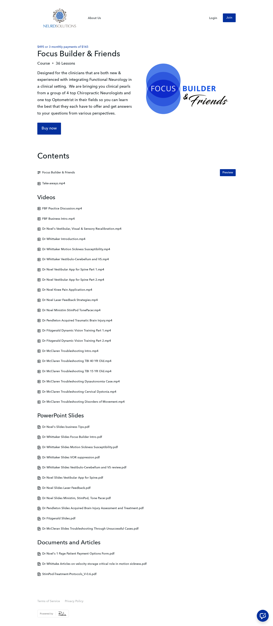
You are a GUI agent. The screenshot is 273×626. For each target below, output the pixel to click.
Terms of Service (48, 601)
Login (213, 18)
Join (229, 17)
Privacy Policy (74, 601)
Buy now (49, 128)
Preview (227, 172)
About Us (94, 18)
